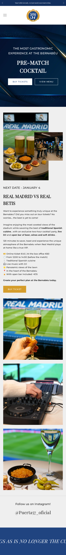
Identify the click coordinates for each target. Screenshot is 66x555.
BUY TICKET (14, 289)
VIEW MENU (46, 81)
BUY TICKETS (20, 81)
